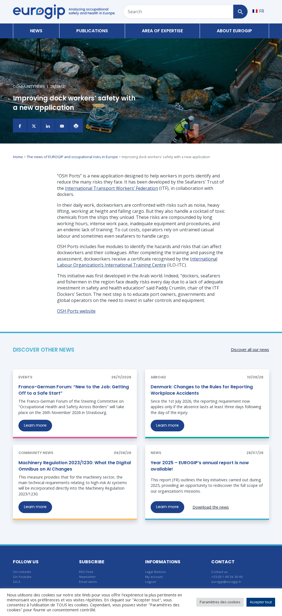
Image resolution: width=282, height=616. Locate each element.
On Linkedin (22, 572)
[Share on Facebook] (20, 125)
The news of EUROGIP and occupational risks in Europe (72, 156)
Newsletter (87, 577)
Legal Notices (155, 572)
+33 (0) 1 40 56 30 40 (227, 577)
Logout (150, 582)
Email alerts (88, 582)
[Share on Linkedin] (48, 125)
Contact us (219, 572)
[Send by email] (62, 125)
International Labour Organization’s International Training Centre (137, 262)
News (36, 31)
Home (18, 156)
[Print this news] (76, 125)
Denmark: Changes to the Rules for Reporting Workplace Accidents (202, 390)
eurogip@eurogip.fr (226, 582)
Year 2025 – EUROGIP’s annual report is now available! (200, 466)
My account (154, 577)
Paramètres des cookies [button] (220, 601)
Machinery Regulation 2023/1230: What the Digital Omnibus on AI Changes (74, 466)
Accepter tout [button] (261, 601)
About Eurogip (234, 31)
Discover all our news (250, 349)
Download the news (210, 507)
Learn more (35, 425)
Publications (92, 31)
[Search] (240, 11)
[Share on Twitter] (34, 125)
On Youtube (22, 577)
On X (16, 582)
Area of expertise (162, 31)
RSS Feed (86, 572)
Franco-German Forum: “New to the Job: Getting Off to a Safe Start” (73, 390)
